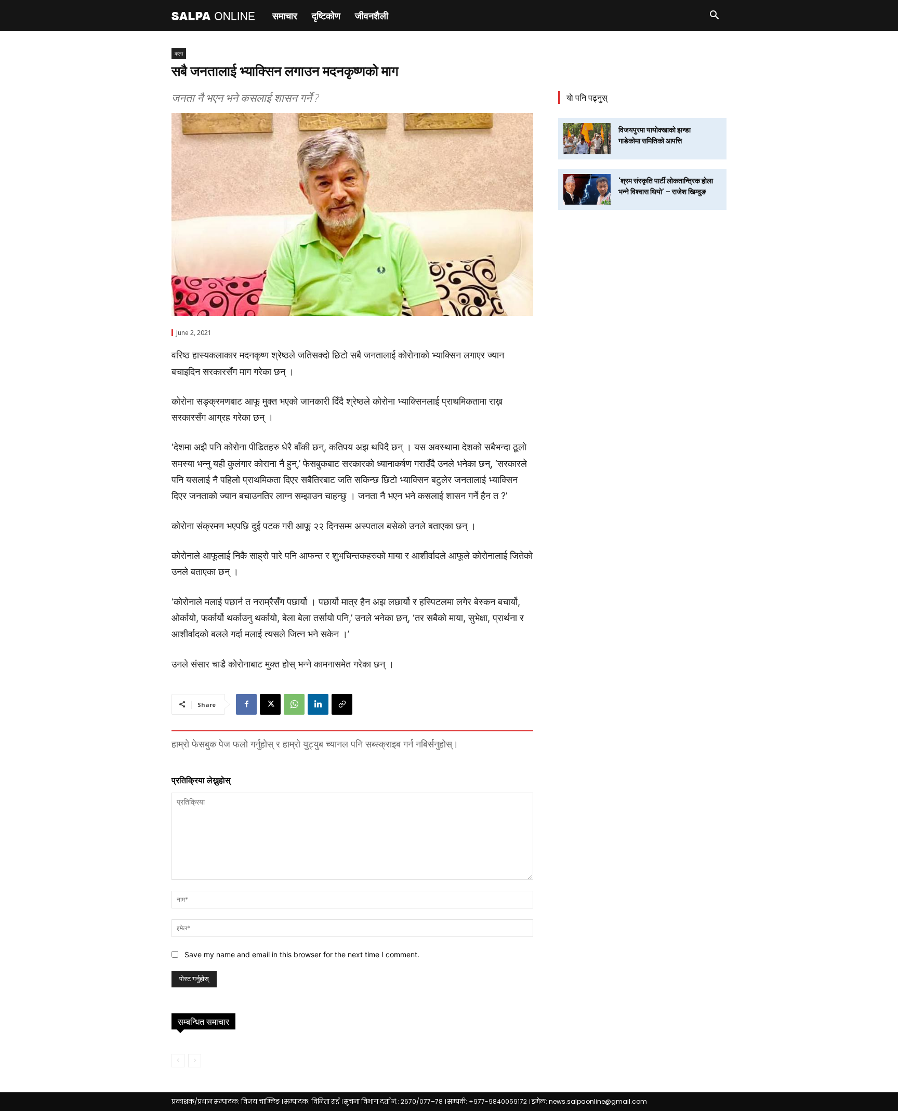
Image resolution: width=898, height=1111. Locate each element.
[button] (714, 16)
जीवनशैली (371, 15)
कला (179, 53)
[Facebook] (246, 704)
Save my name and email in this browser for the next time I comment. (301, 954)
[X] (270, 704)
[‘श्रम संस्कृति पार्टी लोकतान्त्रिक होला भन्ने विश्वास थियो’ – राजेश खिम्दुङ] (587, 189)
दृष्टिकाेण (326, 15)
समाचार (284, 15)
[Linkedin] (318, 704)
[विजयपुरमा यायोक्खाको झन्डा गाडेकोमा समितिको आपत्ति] (587, 138)
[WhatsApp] (294, 704)
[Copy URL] (342, 704)
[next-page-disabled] (194, 1060)
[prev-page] (177, 1060)
